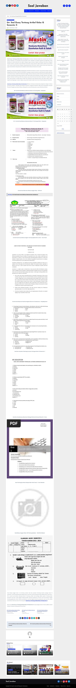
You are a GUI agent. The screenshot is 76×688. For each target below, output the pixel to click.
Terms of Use (43, 10)
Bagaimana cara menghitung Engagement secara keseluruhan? (63, 80)
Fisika (58, 96)
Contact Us (31, 10)
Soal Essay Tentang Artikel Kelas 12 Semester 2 (17, 83)
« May (63, 128)
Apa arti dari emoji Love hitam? (63, 47)
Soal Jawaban (38, 6)
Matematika (59, 101)
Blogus (20, 686)
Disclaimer (37, 10)
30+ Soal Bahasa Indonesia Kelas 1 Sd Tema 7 (45, 652)
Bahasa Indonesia (11, 649)
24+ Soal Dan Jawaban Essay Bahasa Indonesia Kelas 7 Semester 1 (13, 652)
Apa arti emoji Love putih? (63, 49)
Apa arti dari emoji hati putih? (63, 44)
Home (26, 10)
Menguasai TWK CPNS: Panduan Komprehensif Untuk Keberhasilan (63, 35)
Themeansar (25, 686)
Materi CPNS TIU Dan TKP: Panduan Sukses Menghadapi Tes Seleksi (63, 40)
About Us (49, 10)
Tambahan (59, 104)
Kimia (58, 99)
